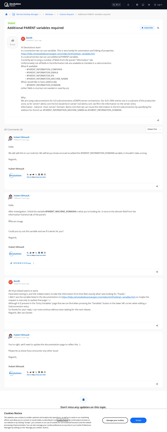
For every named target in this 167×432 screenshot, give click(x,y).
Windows (49, 14)
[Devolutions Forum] (12, 4)
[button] (159, 129)
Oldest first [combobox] (152, 129)
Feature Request (67, 14)
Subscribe (148, 27)
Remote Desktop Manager (27, 14)
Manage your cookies (115, 420)
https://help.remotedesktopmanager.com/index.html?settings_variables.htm (58, 53)
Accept (138, 420)
